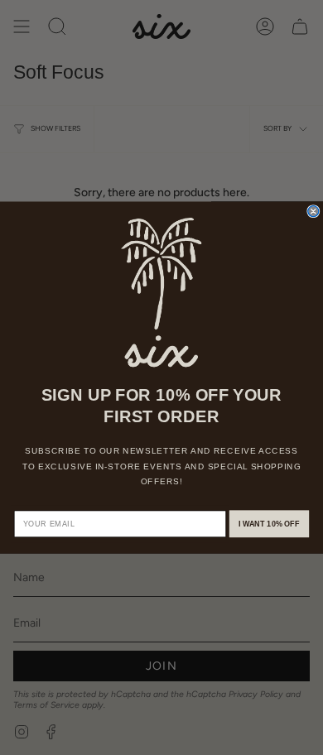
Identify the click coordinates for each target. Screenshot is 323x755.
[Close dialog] (313, 211)
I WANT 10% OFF (269, 524)
